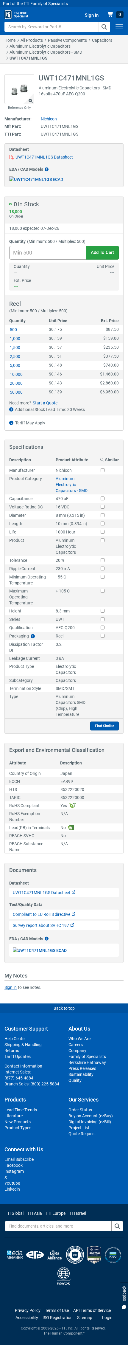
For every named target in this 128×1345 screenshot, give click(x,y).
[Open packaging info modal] (33, 636)
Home (9, 40)
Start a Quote (45, 403)
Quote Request (82, 1133)
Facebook (13, 1165)
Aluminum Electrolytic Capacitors (40, 46)
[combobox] (57, 27)
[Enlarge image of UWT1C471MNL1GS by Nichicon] (19, 89)
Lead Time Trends (20, 1109)
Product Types (17, 1127)
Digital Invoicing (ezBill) (89, 1121)
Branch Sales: (31, 1084)
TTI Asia (34, 1213)
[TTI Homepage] (16, 14)
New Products (17, 1121)
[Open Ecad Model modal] (36, 179)
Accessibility (26, 1317)
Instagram (14, 1171)
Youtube (12, 1183)
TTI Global (14, 1213)
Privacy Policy (27, 1310)
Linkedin (12, 1189)
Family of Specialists (87, 1056)
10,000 (16, 374)
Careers (75, 1044)
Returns (11, 1050)
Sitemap (84, 1317)
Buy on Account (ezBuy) (90, 1115)
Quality (75, 1080)
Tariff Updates (17, 1056)
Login (107, 1317)
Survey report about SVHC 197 (41, 925)
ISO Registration (58, 1317)
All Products (32, 40)
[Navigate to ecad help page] (46, 169)
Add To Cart (102, 252)
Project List (78, 1127)
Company (77, 1050)
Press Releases (82, 1068)
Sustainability (80, 1074)
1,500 (15, 347)
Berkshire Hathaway (87, 1062)
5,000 (15, 365)
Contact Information (23, 1066)
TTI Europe (55, 1213)
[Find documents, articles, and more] (117, 1226)
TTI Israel (77, 1213)
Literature (13, 1115)
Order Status (80, 1109)
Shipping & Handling (23, 1044)
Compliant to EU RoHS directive (41, 914)
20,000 (16, 383)
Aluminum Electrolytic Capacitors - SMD (46, 52)
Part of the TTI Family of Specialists (35, 3)
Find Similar (104, 726)
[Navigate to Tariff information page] (11, 423)
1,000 (15, 338)
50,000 (16, 392)
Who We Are (79, 1038)
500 (13, 329)
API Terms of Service (92, 1310)
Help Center (15, 1038)
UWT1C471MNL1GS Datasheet (44, 157)
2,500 (15, 356)
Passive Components (67, 40)
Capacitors (102, 40)
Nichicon (49, 119)
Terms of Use (57, 1310)
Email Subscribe (19, 1159)
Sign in (10, 987)
